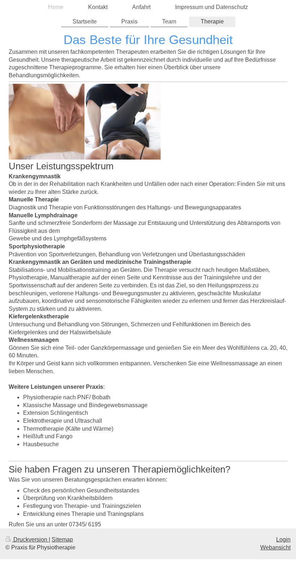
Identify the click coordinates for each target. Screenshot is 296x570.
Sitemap (62, 539)
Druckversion (30, 539)
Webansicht (275, 547)
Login (283, 539)
